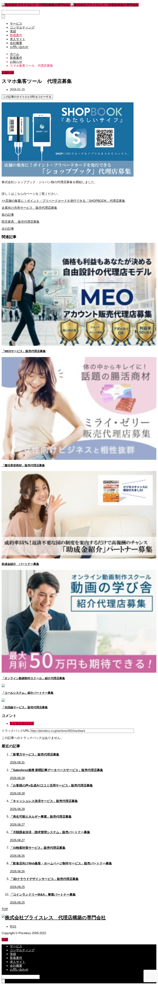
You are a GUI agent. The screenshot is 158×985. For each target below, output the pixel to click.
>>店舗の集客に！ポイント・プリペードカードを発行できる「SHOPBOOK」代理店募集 (63, 200)
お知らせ (8, 72)
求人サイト (17, 39)
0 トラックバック (22, 723)
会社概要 (16, 43)
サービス (16, 23)
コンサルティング (22, 27)
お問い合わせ (19, 47)
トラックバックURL (15, 730)
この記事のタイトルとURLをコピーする (27, 96)
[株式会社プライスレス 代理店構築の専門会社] (70, 5)
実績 (13, 31)
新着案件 (16, 35)
